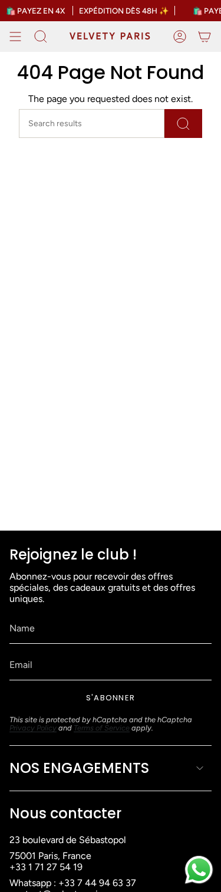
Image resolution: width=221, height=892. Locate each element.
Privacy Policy (33, 727)
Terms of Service (102, 727)
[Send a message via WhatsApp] (199, 870)
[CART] (204, 36)
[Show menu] (15, 36)
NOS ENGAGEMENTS (79, 768)
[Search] (183, 123)
